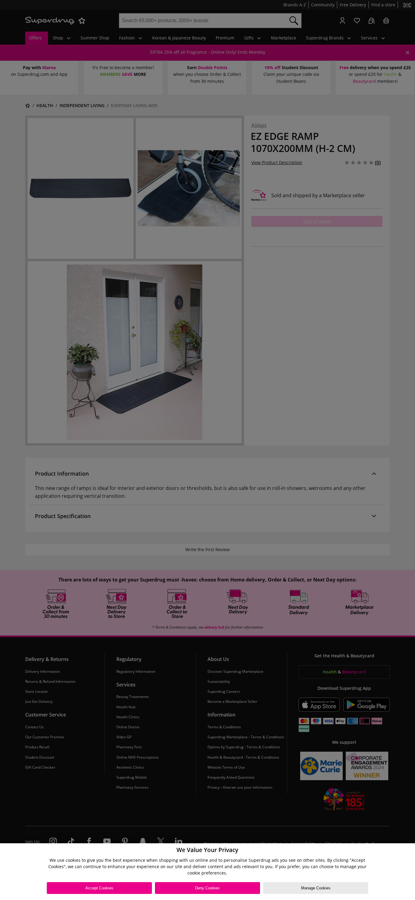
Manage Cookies (316, 888)
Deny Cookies (207, 888)
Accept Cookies (99, 888)
